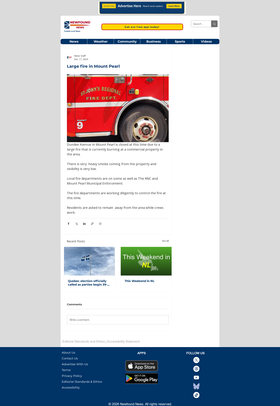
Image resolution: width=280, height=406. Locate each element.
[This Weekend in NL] (146, 261)
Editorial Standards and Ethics (84, 341)
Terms (66, 370)
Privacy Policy (72, 376)
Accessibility (71, 387)
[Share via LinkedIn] (84, 223)
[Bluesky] (196, 386)
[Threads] (196, 369)
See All (165, 240)
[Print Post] (100, 223)
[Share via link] (92, 223)
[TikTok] (196, 395)
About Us (68, 352)
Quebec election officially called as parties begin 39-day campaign (87, 282)
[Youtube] (196, 377)
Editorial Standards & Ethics (82, 381)
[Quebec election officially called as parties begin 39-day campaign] (89, 261)
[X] (196, 360)
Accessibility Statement (123, 341)
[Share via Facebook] (68, 223)
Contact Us (70, 358)
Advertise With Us (75, 364)
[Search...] (214, 24)
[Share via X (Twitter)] (76, 223)
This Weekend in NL (140, 281)
